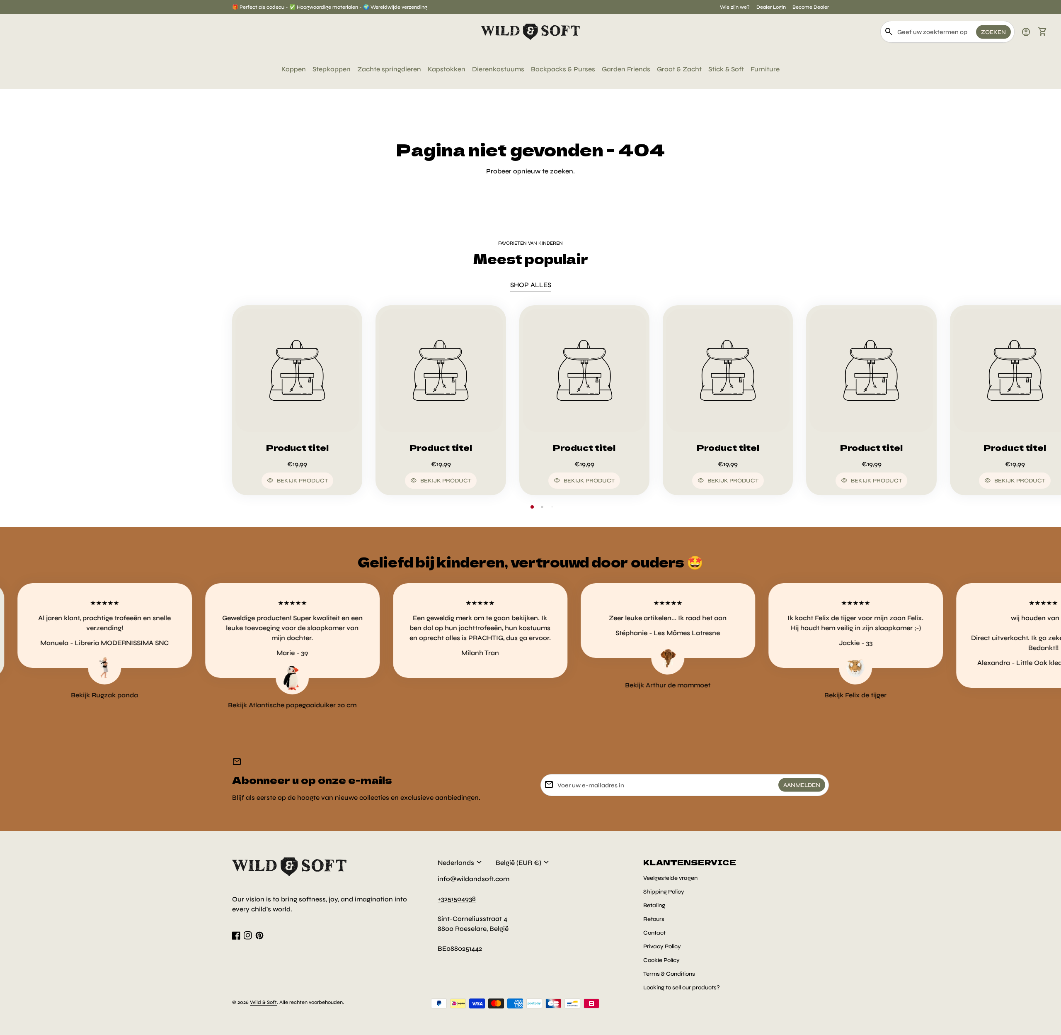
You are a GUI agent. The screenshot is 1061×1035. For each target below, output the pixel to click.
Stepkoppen (331, 69)
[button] (532, 507)
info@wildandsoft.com (473, 879)
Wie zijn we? (735, 7)
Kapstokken (446, 69)
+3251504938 (457, 899)
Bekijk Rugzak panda (64, 695)
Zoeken (993, 31)
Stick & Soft (726, 69)
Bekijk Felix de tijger (816, 695)
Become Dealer (810, 7)
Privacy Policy (662, 946)
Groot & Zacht (679, 69)
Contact (654, 932)
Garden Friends (626, 69)
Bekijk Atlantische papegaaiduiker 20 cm (252, 705)
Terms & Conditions (669, 973)
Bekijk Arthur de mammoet (628, 685)
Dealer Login (771, 7)
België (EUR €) (523, 862)
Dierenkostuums (498, 69)
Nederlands (461, 862)
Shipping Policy (663, 891)
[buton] (461, 862)
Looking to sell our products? (681, 987)
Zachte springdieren (389, 69)
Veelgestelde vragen (670, 878)
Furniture (765, 69)
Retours (653, 919)
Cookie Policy (661, 960)
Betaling (654, 905)
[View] (297, 370)
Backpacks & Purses (563, 69)
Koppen (293, 69)
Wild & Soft (263, 1002)
